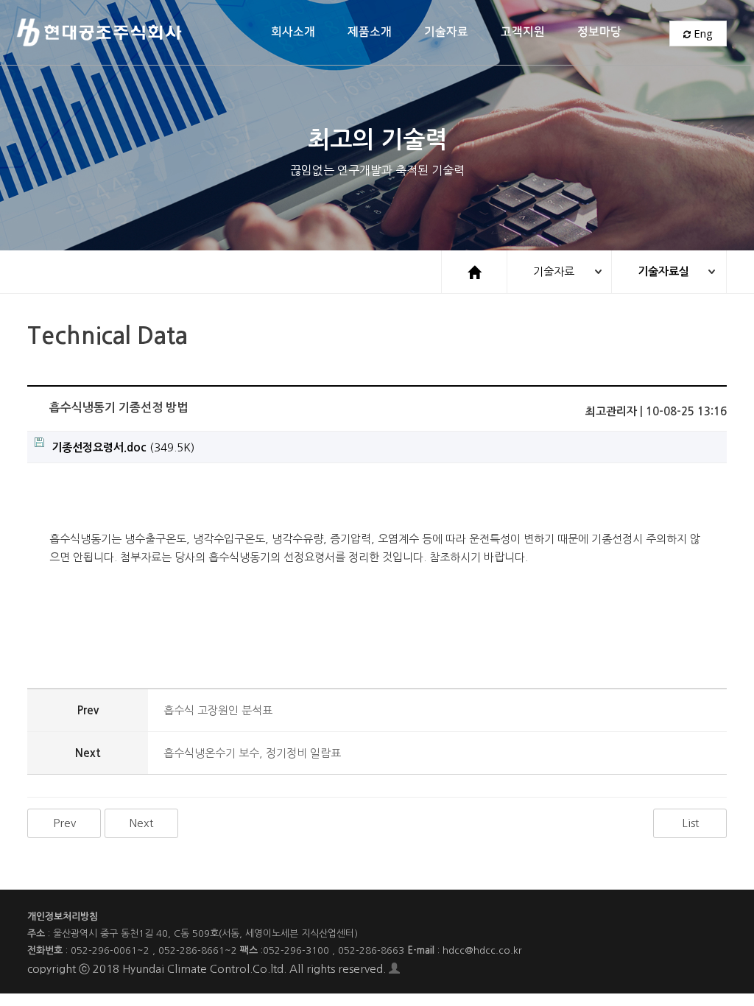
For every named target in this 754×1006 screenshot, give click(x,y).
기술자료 (446, 32)
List (690, 823)
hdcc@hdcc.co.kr (482, 950)
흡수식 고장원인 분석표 (217, 710)
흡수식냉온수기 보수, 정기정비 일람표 (252, 753)
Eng (702, 33)
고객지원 (523, 32)
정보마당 (599, 32)
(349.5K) (123, 447)
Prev (64, 823)
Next (141, 823)
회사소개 (293, 32)
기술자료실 (663, 271)
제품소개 (370, 32)
